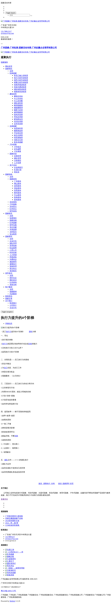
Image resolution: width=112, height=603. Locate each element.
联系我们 (13, 303)
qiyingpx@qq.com (7, 33)
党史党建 (13, 227)
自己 (5, 368)
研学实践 (13, 225)
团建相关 (8, 213)
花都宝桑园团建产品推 (14, 518)
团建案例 (13, 291)
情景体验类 (18, 137)
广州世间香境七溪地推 (14, 516)
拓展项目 (13, 218)
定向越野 (17, 149)
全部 (11, 71)
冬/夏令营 (17, 170)
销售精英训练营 (20, 91)
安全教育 (13, 234)
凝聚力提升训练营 (21, 82)
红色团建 (13, 223)
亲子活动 (13, 165)
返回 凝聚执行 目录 (46, 483)
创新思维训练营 (20, 85)
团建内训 (13, 154)
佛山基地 (17, 183)
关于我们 (8, 301)
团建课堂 (8, 236)
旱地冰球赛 (18, 117)
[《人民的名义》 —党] (14, 552)
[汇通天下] (9, 561)
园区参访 (13, 280)
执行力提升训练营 (21, 78)
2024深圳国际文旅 (12, 521)
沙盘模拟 (17, 160)
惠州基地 (17, 193)
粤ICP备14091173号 (8, 591)
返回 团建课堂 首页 (66, 483)
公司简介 (13, 305)
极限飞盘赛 (18, 110)
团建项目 (8, 69)
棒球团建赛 (18, 105)
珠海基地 (17, 197)
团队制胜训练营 (20, 89)
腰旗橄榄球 (18, 108)
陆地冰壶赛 (18, 114)
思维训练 (13, 257)
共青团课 (13, 229)
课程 (30, 332)
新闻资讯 (8, 296)
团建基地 (13, 179)
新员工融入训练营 (21, 75)
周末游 (16, 172)
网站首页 (8, 66)
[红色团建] (9, 554)
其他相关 (13, 271)
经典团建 (13, 73)
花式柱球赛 (18, 121)
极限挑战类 (18, 131)
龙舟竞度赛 (18, 124)
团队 (6, 460)
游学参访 (8, 273)
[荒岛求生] (9, 566)
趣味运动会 (18, 96)
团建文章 (8, 298)
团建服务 (4, 62)
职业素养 (13, 248)
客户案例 (8, 287)
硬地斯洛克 (18, 119)
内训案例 (13, 294)
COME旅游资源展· (12, 525)
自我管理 (17, 156)
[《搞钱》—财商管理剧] (14, 568)
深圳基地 (17, 186)
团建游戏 (13, 220)
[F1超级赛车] (10, 559)
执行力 (8, 332)
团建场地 (8, 174)
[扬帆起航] (9, 556)
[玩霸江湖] (9, 550)
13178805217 (10, 537)
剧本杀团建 (18, 142)
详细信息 (8, 323)
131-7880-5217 (6, 31)
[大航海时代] (10, 570)
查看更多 (4, 499)
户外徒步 (17, 147)
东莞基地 (17, 190)
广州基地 (17, 181)
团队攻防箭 (18, 103)
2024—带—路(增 (11, 523)
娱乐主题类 (18, 135)
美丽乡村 (13, 285)
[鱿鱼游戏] (9, 575)
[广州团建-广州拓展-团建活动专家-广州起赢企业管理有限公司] (56, 21)
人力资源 (13, 255)
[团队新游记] (10, 563)
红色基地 (13, 282)
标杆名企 (13, 278)
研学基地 (13, 211)
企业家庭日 (18, 167)
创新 (16, 436)
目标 (30, 344)
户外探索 (13, 144)
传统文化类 (18, 140)
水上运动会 (18, 98)
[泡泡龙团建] (10, 573)
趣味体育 (13, 94)
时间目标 (13, 252)
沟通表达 (13, 259)
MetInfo (12, 601)
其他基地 (17, 200)
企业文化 (13, 241)
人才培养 (17, 163)
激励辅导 (13, 262)
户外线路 (13, 204)
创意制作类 (18, 128)
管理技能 (13, 245)
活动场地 (13, 202)
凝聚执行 (13, 264)
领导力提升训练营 (21, 80)
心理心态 (13, 250)
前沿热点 (13, 268)
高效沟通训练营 (20, 87)
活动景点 (13, 206)
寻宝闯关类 (18, 133)
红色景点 (13, 209)
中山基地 (17, 195)
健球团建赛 (18, 112)
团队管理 (17, 158)
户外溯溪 (17, 151)
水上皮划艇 (18, 101)
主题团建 (13, 126)
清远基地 (17, 188)
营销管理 (13, 266)
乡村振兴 (13, 232)
